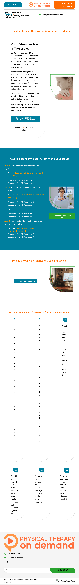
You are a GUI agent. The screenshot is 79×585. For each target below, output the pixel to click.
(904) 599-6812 (15, 553)
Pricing (23, 127)
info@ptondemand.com (52, 15)
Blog (6, 562)
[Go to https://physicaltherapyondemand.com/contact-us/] (40, 15)
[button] (13, 4)
